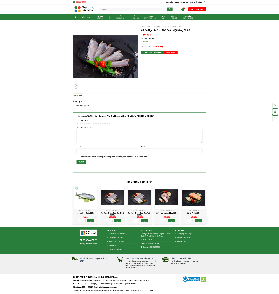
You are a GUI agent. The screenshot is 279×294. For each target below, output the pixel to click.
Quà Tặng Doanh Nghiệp (188, 17)
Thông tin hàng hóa (115, 249)
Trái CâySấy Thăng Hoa (150, 17)
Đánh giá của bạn (84, 120)
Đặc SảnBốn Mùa (100, 17)
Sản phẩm (86, 17)
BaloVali (163, 17)
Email (143, 147)
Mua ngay (170, 53)
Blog (177, 2)
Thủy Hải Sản (158, 26)
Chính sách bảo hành (116, 237)
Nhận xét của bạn (84, 128)
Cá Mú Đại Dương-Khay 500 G (166, 213)
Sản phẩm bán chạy (184, 237)
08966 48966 (81, 2)
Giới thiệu (169, 2)
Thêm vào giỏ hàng (152, 53)
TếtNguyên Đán (134, 17)
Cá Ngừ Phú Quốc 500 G (85, 213)
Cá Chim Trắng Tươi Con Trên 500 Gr (139, 214)
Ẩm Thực (184, 2)
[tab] (77, 96)
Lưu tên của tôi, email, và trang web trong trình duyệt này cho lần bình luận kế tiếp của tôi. (114, 157)
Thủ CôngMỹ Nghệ (173, 17)
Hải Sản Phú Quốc (175, 26)
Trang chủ (145, 26)
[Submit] (170, 9)
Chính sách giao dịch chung (118, 234)
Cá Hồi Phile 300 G (193, 213)
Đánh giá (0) (77, 95)
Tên (79, 147)
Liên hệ (192, 2)
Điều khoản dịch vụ (115, 245)
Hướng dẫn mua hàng (116, 241)
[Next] (206, 206)
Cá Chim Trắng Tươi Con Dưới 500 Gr (112, 214)
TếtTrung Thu (120, 17)
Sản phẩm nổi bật (183, 241)
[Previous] (73, 206)
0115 (110, 17)
